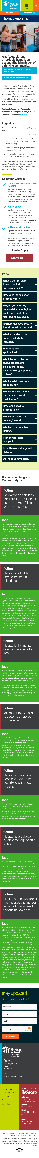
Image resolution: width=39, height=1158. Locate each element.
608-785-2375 (27, 1107)
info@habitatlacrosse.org (13, 1076)
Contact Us (6, 1104)
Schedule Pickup (29, 13)
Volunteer (9, 13)
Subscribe (10, 1036)
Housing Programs (9, 1092)
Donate (4, 1100)
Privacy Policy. (32, 1135)
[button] (19, 284)
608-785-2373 (8, 1068)
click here (23, 114)
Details (34, 1146)
